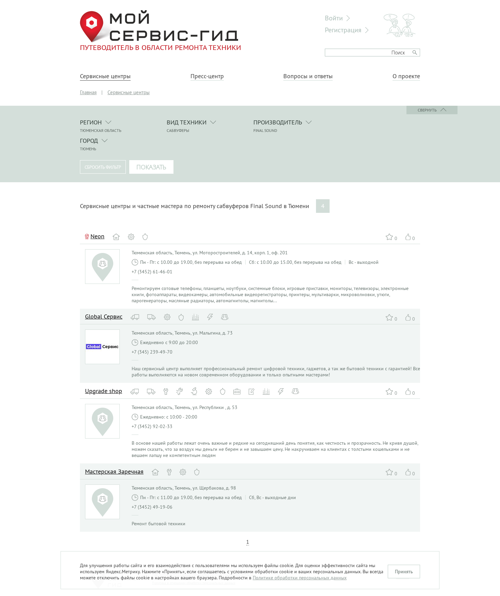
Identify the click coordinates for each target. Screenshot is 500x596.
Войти (334, 18)
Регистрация (343, 29)
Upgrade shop (103, 391)
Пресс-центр (207, 76)
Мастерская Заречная (114, 471)
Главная (88, 92)
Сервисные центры (105, 76)
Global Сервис (103, 316)
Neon (97, 236)
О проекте (406, 76)
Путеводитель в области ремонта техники (160, 47)
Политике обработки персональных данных (300, 578)
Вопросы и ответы (308, 76)
